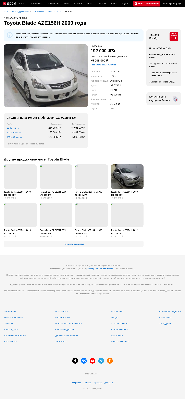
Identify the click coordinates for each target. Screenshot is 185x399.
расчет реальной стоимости (99, 269)
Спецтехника (10, 341)
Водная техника (62, 317)
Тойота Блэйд (154, 36)
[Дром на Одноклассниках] (110, 361)
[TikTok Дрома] (75, 361)
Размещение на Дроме (170, 311)
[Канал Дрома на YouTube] (92, 361)
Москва (22, 3)
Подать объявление (13, 317)
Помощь (87, 383)
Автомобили (36, 3)
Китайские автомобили (15, 335)
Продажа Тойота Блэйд (160, 48)
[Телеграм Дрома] (101, 361)
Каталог (103, 3)
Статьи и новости (119, 323)
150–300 (14, 137)
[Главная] (9, 3)
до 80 (13, 128)
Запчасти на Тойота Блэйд (161, 82)
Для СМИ (108, 383)
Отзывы (90, 3)
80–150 (14, 132)
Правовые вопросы (120, 341)
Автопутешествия (119, 329)
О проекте (76, 383)
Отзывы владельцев (64, 329)
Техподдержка (165, 323)
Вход (172, 3)
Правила (98, 383)
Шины (114, 3)
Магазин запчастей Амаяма (68, 323)
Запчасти (78, 3)
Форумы (115, 317)
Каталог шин (117, 311)
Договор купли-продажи (66, 335)
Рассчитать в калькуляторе (103, 65)
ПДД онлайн (117, 335)
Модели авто (91, 374)
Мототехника (61, 311)
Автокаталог (61, 341)
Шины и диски (11, 329)
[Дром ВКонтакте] (84, 361)
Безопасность (165, 317)
